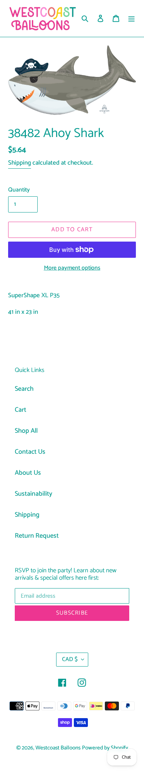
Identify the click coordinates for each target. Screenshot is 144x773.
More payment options (72, 268)
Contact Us (30, 451)
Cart (20, 409)
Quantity (19, 190)
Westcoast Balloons (57, 748)
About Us (28, 472)
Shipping (19, 163)
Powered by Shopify (105, 748)
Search (24, 388)
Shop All (26, 430)
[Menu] (131, 18)
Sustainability (33, 493)
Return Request (37, 535)
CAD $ (70, 659)
